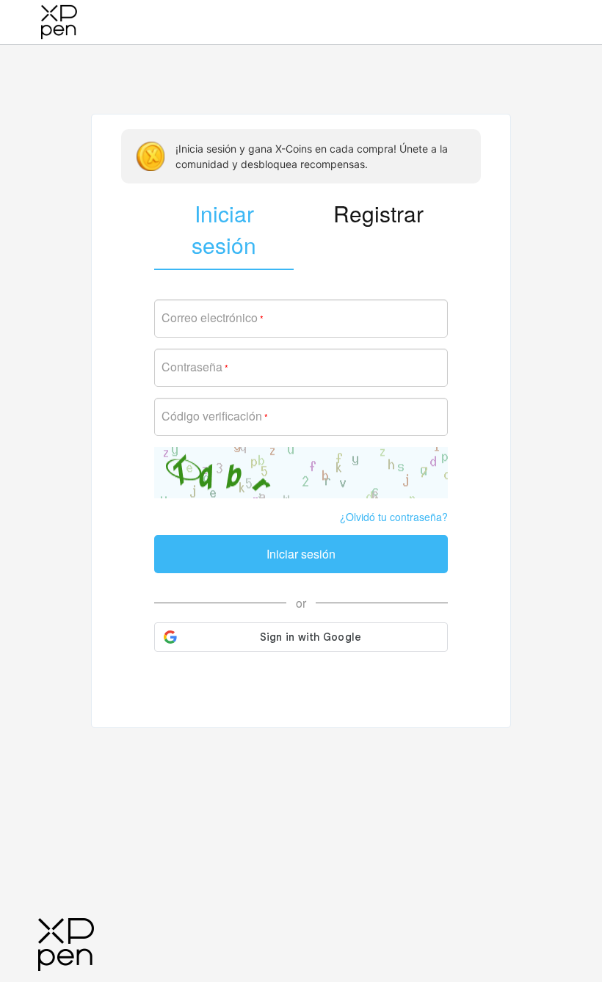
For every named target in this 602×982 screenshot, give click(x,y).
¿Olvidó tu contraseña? (394, 516)
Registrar (378, 213)
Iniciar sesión (301, 553)
